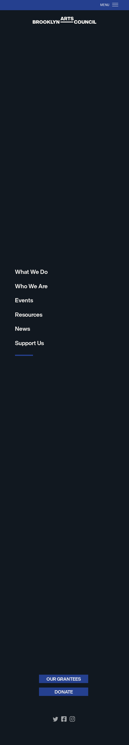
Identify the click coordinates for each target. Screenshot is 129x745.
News (22, 328)
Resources (28, 314)
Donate (64, 691)
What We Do (31, 272)
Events (24, 300)
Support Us (29, 343)
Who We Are (31, 286)
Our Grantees (63, 679)
